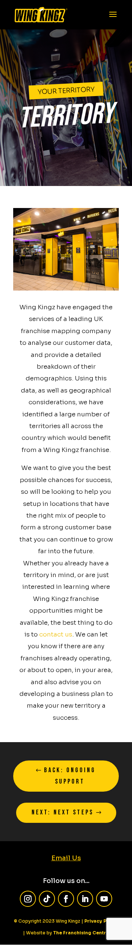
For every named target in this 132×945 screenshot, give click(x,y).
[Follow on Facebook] (66, 899)
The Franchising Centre (81, 932)
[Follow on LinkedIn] (85, 899)
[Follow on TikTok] (47, 899)
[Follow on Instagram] (28, 899)
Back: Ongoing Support (70, 775)
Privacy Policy (101, 921)
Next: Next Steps (63, 812)
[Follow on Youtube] (104, 899)
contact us (55, 634)
